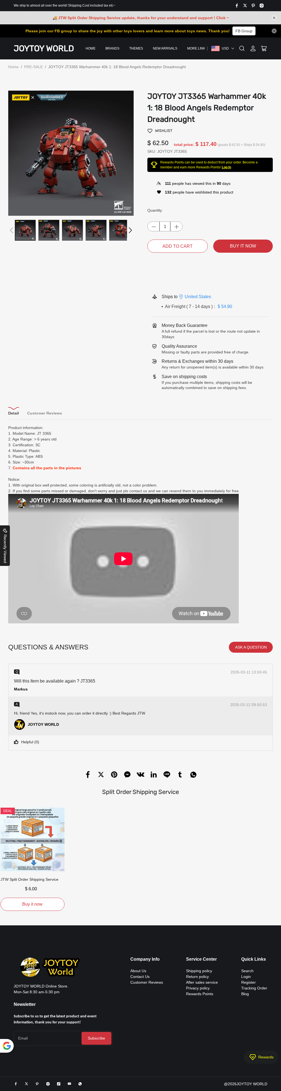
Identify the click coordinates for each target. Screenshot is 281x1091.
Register (248, 982)
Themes (136, 48)
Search (247, 971)
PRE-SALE (33, 67)
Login (246, 976)
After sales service (202, 982)
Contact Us (140, 976)
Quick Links (253, 959)
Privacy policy (198, 988)
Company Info (145, 959)
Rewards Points (199, 994)
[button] (11, 230)
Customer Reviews (146, 982)
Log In (226, 167)
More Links (197, 48)
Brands (112, 48)
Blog (245, 994)
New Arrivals (165, 48)
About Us (138, 971)
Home (90, 48)
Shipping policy (199, 971)
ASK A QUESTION (251, 647)
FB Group (243, 31)
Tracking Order (254, 988)
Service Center (201, 959)
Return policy (197, 976)
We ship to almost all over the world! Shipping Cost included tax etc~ (64, 5)
